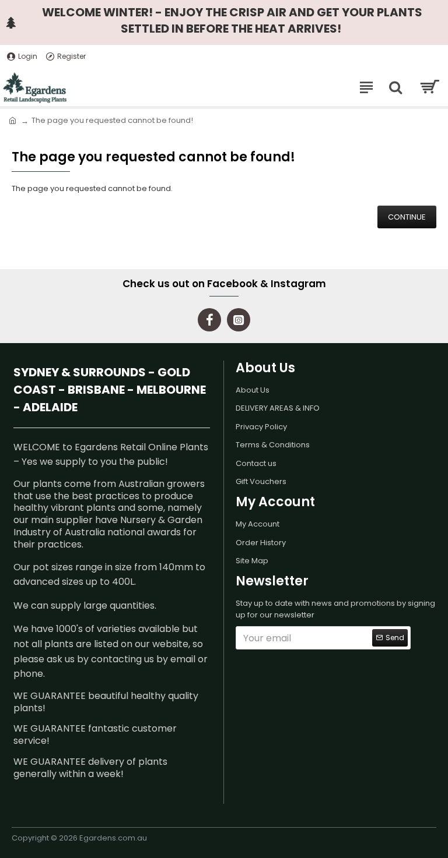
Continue (407, 217)
